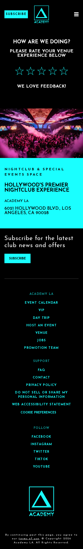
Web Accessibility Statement (41, 404)
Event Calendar (41, 303)
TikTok (41, 459)
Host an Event (41, 325)
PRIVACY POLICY (41, 385)
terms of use (29, 538)
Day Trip (41, 318)
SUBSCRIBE (17, 258)
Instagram (41, 444)
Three (41, 71)
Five (63, 71)
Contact (41, 377)
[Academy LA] (41, 501)
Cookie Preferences (38, 412)
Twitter (41, 452)
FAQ (41, 370)
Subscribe (16, 14)
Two (30, 71)
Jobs (41, 340)
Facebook (41, 437)
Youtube (41, 466)
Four (52, 71)
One (19, 71)
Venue (41, 333)
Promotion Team (41, 348)
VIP (41, 310)
